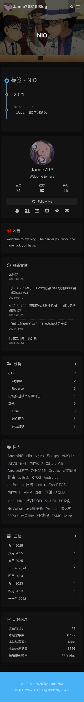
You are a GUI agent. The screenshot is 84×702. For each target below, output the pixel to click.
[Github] (47, 210)
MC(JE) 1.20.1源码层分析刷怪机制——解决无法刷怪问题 (42, 308)
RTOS (36, 477)
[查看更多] (75, 364)
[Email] (67, 210)
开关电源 (27, 516)
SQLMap (62, 493)
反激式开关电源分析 (23, 338)
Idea (11, 501)
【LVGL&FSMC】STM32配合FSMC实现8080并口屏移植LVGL (42, 290)
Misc (68, 516)
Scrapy (53, 456)
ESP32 (12, 516)
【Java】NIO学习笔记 (30, 113)
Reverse (15, 508)
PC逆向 (64, 501)
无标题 (13, 274)
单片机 (50, 464)
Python (34, 500)
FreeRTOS (57, 484)
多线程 (43, 515)
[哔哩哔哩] (37, 210)
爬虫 (11, 477)
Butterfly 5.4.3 (58, 690)
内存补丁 (14, 493)
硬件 (23, 464)
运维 (48, 492)
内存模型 (36, 464)
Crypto (54, 470)
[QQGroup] (27, 210)
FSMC (57, 516)
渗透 (38, 493)
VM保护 (68, 456)
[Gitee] (57, 210)
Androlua (51, 477)
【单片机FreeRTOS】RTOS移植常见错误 (38, 324)
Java (12, 463)
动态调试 (69, 470)
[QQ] (17, 210)
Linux (41, 484)
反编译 (23, 477)
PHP (28, 492)
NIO (20, 501)
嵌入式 (66, 509)
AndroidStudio (19, 456)
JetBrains (15, 484)
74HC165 (38, 470)
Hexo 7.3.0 (30, 690)
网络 (29, 485)
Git (60, 464)
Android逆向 (17, 470)
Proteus (52, 509)
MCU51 (50, 501)
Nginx (39, 456)
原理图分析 (34, 509)
